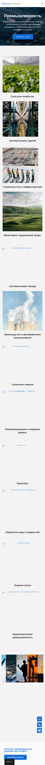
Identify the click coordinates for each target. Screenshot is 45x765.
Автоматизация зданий (22, 140)
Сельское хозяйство (22, 96)
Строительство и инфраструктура (22, 187)
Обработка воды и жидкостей (23, 532)
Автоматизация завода (22, 286)
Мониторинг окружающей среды (22, 235)
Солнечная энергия (22, 384)
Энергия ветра (22, 585)
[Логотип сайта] (11, 3)
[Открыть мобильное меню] (42, 3)
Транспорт (22, 483)
